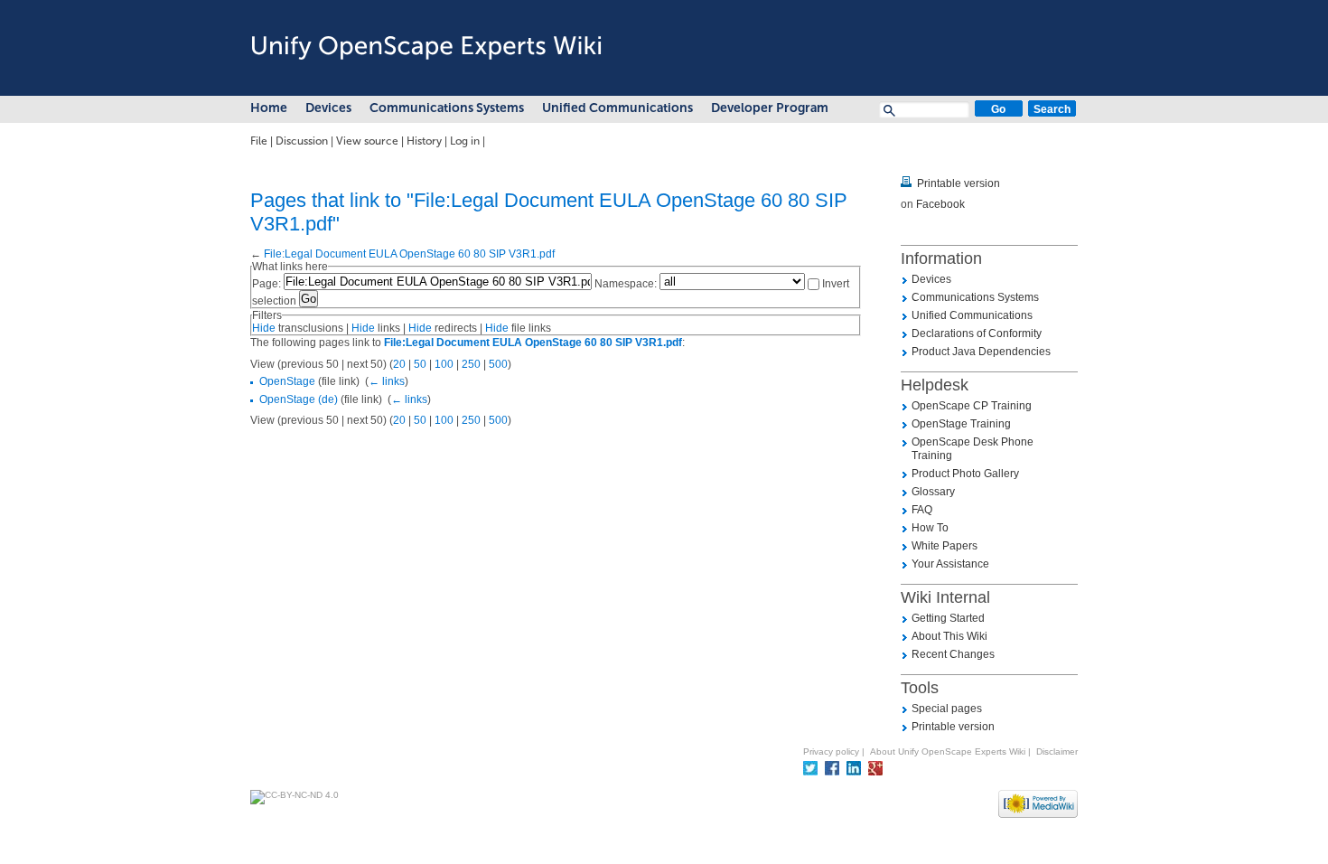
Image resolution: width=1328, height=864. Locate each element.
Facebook (940, 204)
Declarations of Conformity (977, 333)
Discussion (302, 141)
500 (498, 364)
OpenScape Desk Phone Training (972, 449)
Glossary (933, 491)
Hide (264, 328)
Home (268, 108)
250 (471, 364)
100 (444, 364)
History (424, 141)
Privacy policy (831, 751)
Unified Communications (617, 108)
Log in (465, 141)
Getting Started (948, 618)
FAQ (922, 509)
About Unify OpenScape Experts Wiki (947, 751)
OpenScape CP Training (972, 405)
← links (387, 381)
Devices (328, 108)
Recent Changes (953, 654)
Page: (266, 283)
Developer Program (769, 108)
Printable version (958, 183)
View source (367, 141)
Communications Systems (446, 108)
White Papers (944, 546)
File (258, 141)
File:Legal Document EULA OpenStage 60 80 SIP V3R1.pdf (409, 254)
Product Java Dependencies (981, 351)
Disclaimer (1057, 751)
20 (399, 364)
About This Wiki (949, 636)
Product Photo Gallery (965, 473)
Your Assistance (950, 564)
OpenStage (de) (298, 399)
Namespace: (625, 283)
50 (420, 364)
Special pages (947, 708)
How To (930, 527)
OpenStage (287, 381)
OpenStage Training (961, 424)
